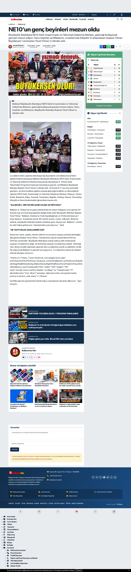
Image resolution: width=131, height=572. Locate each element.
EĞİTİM (68, 503)
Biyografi (11, 537)
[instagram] (58, 511)
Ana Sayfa (11, 516)
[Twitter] (31, 357)
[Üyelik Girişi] (121, 15)
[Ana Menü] (122, 19)
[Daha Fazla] (112, 46)
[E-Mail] (23, 357)
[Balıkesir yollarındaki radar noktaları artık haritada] (70, 396)
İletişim (10, 545)
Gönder (15, 449)
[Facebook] (27, 357)
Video (27, 14)
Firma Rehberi (13, 529)
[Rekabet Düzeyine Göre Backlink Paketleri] (46, 375)
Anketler (11, 540)
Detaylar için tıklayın (104, 106)
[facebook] (20, 511)
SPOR (65, 19)
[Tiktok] (108, 477)
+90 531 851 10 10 (56, 476)
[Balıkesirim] (16, 19)
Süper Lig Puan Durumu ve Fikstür (24, 558)
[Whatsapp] (111, 477)
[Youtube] (38, 357)
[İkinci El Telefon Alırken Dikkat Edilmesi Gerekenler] (21, 375)
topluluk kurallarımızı (29, 456)
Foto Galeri (16, 14)
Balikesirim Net (29, 351)
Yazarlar (37, 14)
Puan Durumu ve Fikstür (104, 492)
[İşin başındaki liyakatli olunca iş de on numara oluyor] (46, 396)
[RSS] (115, 477)
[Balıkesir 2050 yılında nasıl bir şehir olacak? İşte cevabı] (70, 375)
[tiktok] (114, 511)
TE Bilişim (120, 504)
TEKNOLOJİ (21, 24)
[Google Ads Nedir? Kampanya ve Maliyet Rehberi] (21, 396)
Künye (9, 542)
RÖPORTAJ (43, 503)
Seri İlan (10, 532)
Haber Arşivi (73, 496)
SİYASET (58, 19)
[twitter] (39, 511)
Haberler (11, 24)
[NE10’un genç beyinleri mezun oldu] (46, 74)
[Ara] (118, 19)
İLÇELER (82, 19)
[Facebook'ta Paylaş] (101, 46)
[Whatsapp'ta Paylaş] (108, 46)
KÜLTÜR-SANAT (59, 503)
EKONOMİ (73, 19)
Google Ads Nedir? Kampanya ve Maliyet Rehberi (18, 406)
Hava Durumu (45, 492)
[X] (96, 477)
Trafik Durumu (73, 492)
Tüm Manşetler (18, 496)
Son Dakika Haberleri (47, 496)
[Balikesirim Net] (15, 352)
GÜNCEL (49, 19)
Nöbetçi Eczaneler (19, 492)
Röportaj (11, 535)
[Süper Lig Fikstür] (120, 113)
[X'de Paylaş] (104, 46)
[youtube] (76, 511)
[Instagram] (35, 357)
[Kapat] (129, 570)
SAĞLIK (91, 19)
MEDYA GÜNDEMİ (77, 503)
